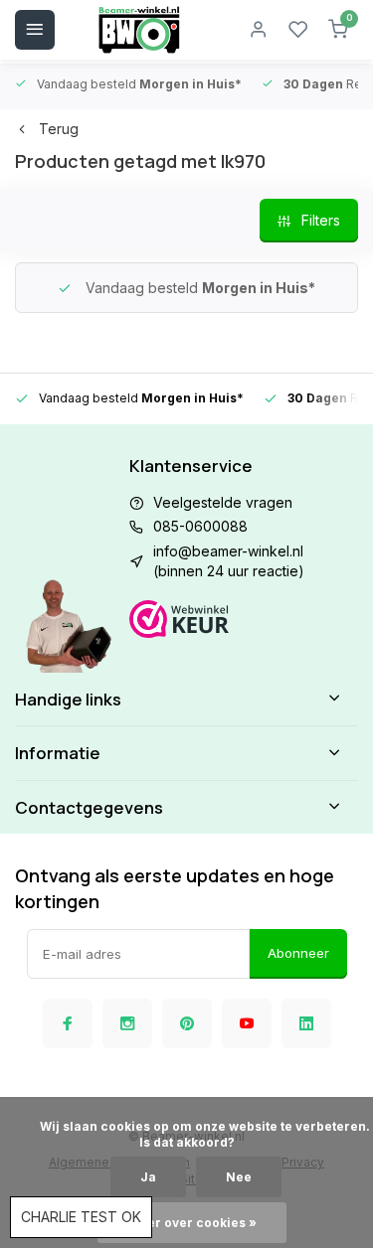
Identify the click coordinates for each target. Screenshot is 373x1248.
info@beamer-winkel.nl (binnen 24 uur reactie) (228, 561)
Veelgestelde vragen (222, 502)
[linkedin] (306, 1023)
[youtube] (247, 1023)
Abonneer (298, 953)
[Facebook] (68, 1023)
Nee (239, 1177)
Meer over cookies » (192, 1222)
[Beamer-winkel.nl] (139, 30)
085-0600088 (200, 526)
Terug (59, 128)
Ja (148, 1177)
